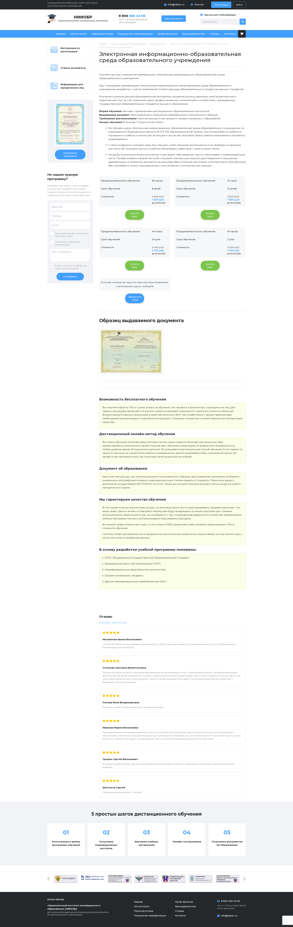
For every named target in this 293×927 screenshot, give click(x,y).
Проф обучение (167, 33)
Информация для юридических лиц (72, 86)
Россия (199, 4)
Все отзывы (104, 622)
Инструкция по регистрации (70, 50)
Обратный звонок (173, 18)
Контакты (230, 33)
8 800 (132, 16)
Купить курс (134, 215)
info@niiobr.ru (176, 4)
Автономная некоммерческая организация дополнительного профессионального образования (78, 910)
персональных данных (67, 268)
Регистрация (221, 5)
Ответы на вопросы (73, 67)
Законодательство (193, 33)
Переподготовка (102, 33)
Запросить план (135, 298)
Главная (61, 33)
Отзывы (214, 33)
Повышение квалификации (135, 33)
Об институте (78, 33)
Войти (239, 5)
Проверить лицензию (70, 154)
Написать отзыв (119, 622)
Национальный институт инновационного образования (83, 18)
